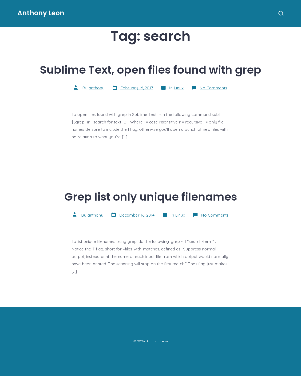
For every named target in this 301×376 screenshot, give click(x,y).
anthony (96, 87)
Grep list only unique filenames (150, 196)
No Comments (213, 87)
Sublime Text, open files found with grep (150, 69)
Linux (179, 87)
